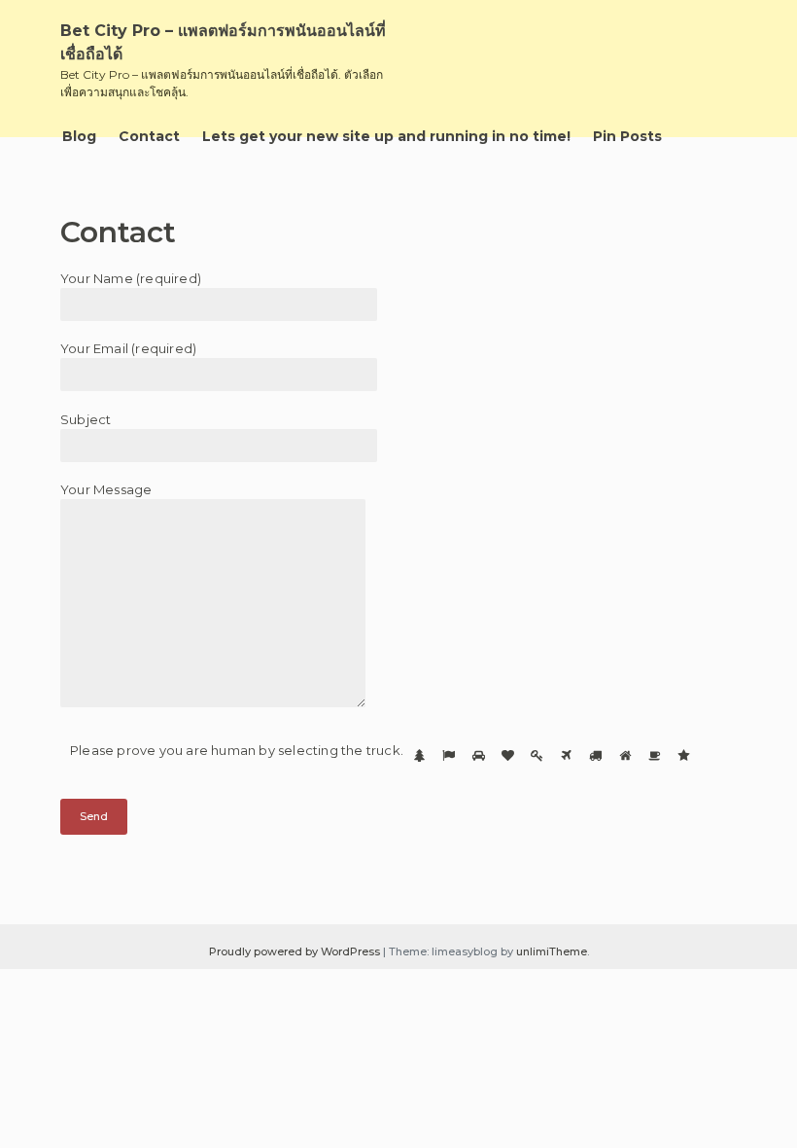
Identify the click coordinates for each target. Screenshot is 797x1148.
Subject (85, 419)
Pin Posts (627, 136)
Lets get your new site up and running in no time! (386, 136)
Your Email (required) (128, 348)
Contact (149, 136)
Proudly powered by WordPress (296, 951)
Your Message (106, 489)
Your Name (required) (130, 278)
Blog (79, 136)
